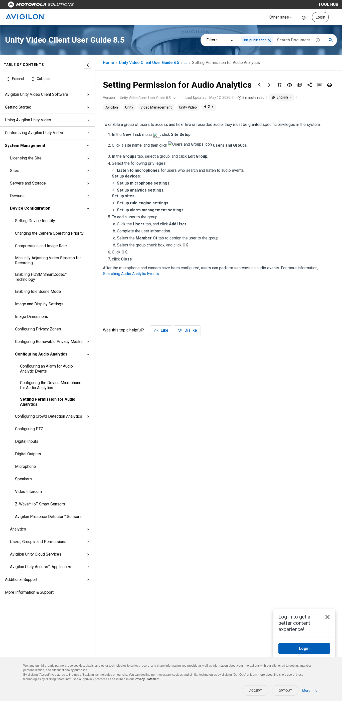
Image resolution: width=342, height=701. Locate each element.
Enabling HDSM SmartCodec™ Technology (41, 277)
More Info (309, 690)
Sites (14, 170)
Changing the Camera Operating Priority (49, 233)
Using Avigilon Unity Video (28, 120)
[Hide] (87, 65)
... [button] (185, 62)
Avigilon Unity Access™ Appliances (40, 566)
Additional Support (21, 579)
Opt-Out (285, 690)
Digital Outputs (28, 454)
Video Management (156, 107)
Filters (212, 40)
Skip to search (131, 5)
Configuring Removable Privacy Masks (49, 341)
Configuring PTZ (29, 428)
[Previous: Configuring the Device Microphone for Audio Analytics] (259, 85)
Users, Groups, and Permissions (38, 541)
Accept (255, 690)
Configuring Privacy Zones (38, 329)
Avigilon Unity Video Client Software (36, 94)
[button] (269, 40)
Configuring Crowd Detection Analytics (48, 416)
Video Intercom (28, 491)
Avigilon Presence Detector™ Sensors (48, 516)
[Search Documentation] (330, 40)
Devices (17, 195)
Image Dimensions (31, 316)
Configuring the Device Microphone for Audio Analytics (50, 385)
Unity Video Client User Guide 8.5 (149, 62)
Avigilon (111, 107)
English (303, 17)
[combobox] (147, 97)
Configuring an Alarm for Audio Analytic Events (46, 369)
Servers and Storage (28, 183)
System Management (25, 145)
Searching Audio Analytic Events (131, 273)
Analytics (18, 529)
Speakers (23, 479)
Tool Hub (328, 4)
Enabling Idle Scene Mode (38, 291)
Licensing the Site (26, 158)
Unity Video (188, 107)
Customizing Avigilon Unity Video (34, 132)
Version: (109, 98)
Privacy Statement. (147, 679)
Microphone (25, 466)
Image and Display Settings (39, 304)
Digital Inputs (26, 441)
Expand (18, 79)
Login (320, 17)
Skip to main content (95, 5)
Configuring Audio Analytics (41, 354)
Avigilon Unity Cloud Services (35, 554)
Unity (129, 107)
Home (108, 62)
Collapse (43, 79)
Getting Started (18, 107)
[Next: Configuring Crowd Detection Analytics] (269, 85)
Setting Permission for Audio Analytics (47, 402)
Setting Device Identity (35, 220)
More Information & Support (29, 592)
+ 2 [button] (207, 106)
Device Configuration (30, 208)
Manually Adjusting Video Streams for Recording (48, 260)
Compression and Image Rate (41, 245)
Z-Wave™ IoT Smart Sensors (40, 504)
